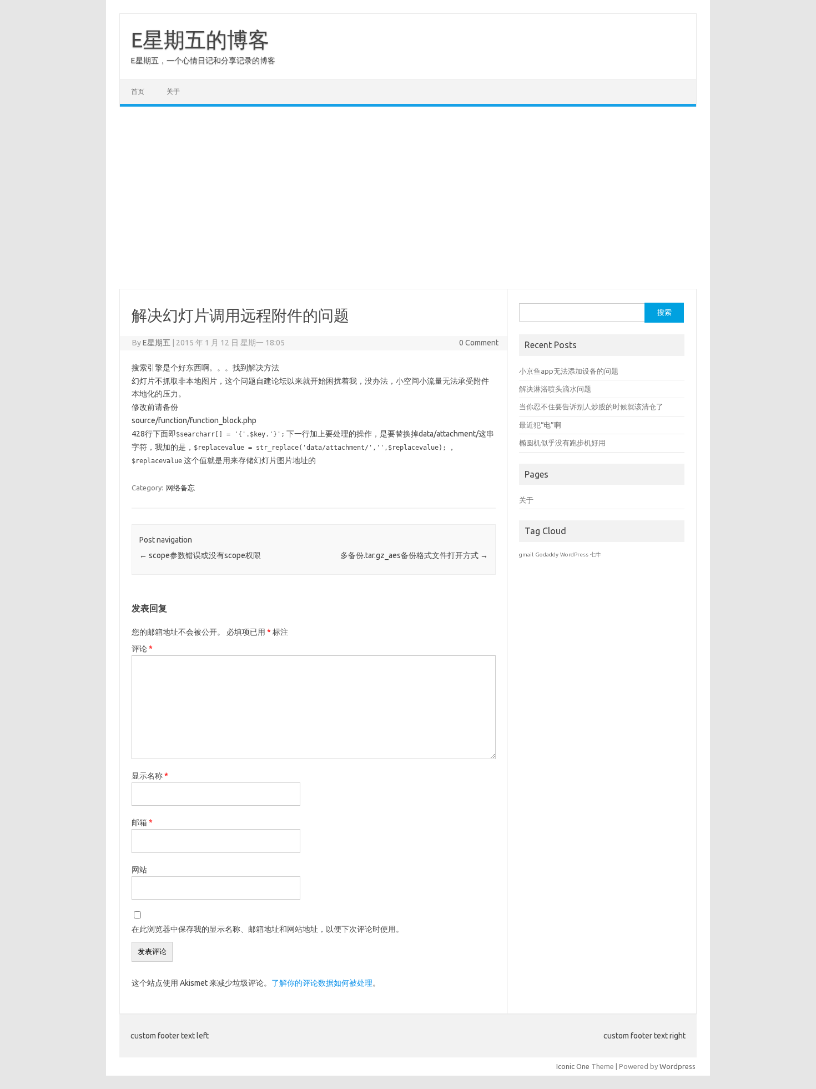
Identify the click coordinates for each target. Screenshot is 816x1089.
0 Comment (478, 342)
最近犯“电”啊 (540, 425)
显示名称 (150, 775)
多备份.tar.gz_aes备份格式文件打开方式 (414, 555)
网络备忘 (180, 487)
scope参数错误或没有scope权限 (200, 555)
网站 (139, 869)
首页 (137, 91)
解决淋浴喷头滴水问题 (555, 389)
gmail (526, 554)
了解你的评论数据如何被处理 (321, 982)
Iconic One (573, 1066)
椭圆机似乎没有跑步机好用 (562, 442)
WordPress (574, 554)
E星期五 (156, 342)
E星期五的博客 (200, 39)
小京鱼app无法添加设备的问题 (568, 371)
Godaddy (546, 554)
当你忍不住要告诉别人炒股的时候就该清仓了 (591, 406)
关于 (173, 91)
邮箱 (142, 822)
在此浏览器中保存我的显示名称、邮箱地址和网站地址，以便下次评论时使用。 (268, 929)
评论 (142, 648)
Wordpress (677, 1066)
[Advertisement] (408, 197)
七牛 (595, 554)
